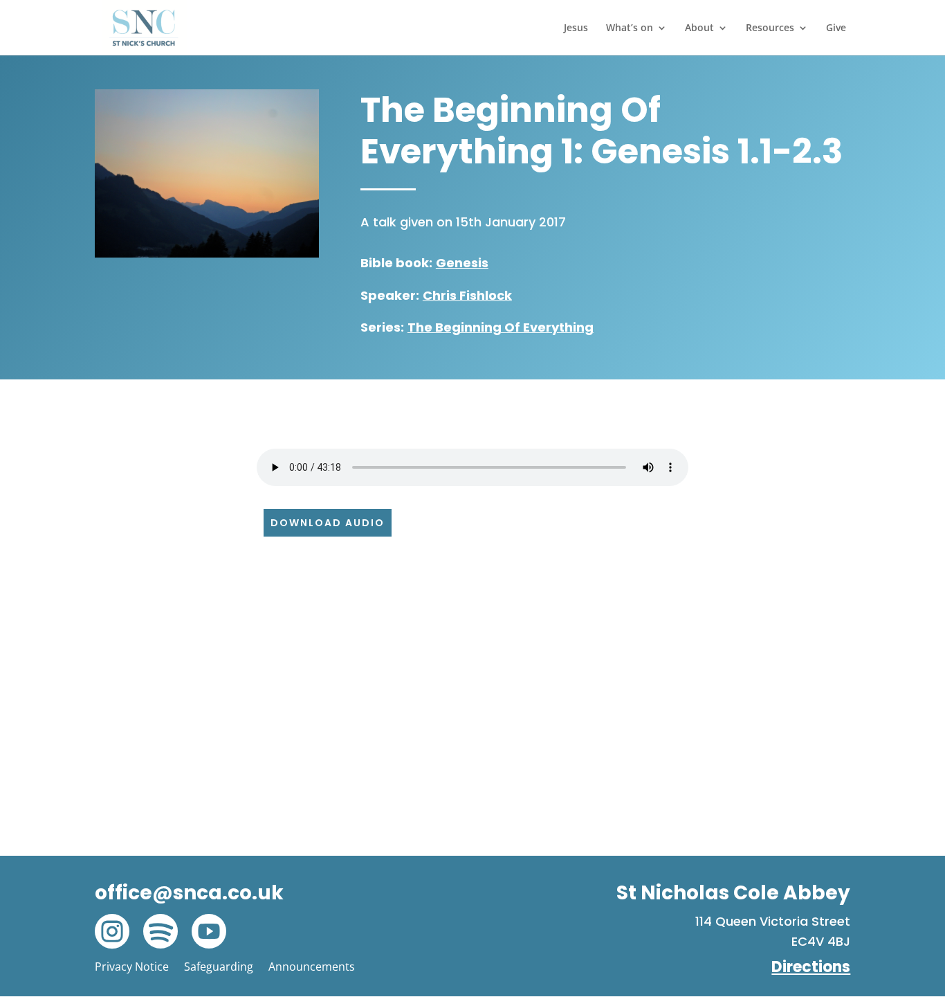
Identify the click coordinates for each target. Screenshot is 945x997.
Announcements (311, 966)
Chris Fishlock (467, 295)
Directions (810, 967)
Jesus (576, 28)
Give (836, 28)
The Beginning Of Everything (500, 327)
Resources (770, 28)
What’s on (629, 28)
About (699, 28)
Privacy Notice (132, 966)
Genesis (462, 262)
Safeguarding (218, 966)
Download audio (327, 523)
